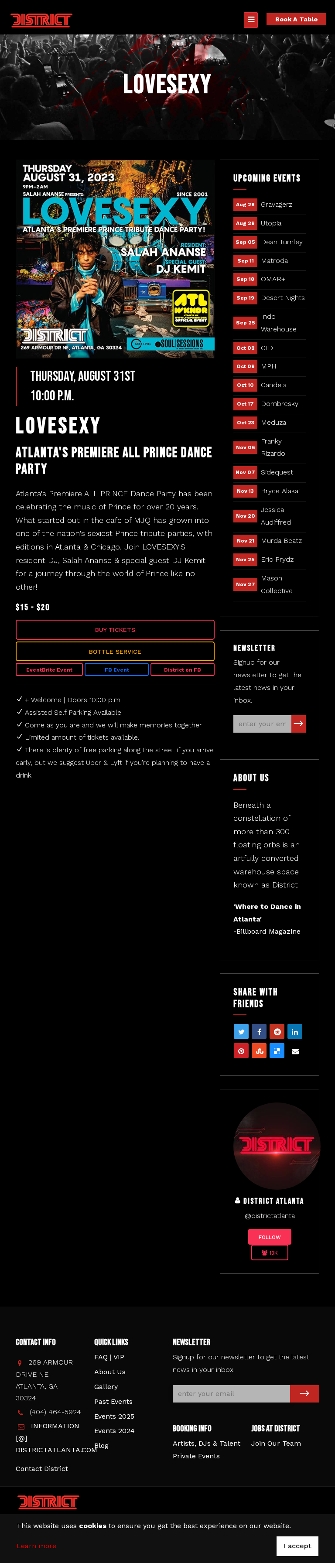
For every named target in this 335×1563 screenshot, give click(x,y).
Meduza (273, 422)
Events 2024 (114, 1430)
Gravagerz (276, 204)
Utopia (271, 223)
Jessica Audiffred (276, 515)
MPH (269, 366)
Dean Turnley (282, 242)
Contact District (42, 1468)
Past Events (113, 1401)
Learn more (36, 1546)
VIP (118, 1357)
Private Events (196, 1456)
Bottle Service (115, 651)
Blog (101, 1445)
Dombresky (279, 403)
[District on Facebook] (277, 1145)
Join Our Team (276, 1443)
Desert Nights (283, 297)
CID (267, 348)
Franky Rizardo (273, 447)
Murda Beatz (281, 540)
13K (272, 1253)
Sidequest (277, 472)
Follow (270, 1237)
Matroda (274, 260)
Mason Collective (277, 584)
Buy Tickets (115, 629)
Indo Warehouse (279, 322)
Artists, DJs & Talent (206, 1443)
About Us (110, 1372)
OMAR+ (273, 279)
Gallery (106, 1386)
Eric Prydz (277, 559)
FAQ (101, 1357)
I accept (297, 1546)
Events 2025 (114, 1416)
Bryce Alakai (280, 491)
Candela (274, 385)
